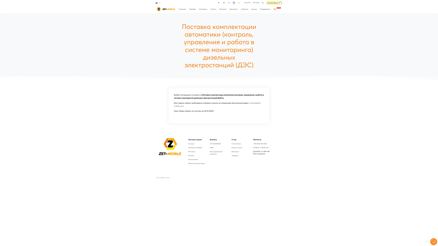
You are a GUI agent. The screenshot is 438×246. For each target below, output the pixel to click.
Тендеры (235, 156)
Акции (254, 9)
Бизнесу (247, 2)
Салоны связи (237, 148)
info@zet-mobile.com (261, 147)
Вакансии (235, 152)
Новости (244, 9)
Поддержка (265, 9)
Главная (182, 9)
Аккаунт (191, 144)
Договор (256, 2)
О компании (236, 144)
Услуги (213, 9)
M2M (211, 148)
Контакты (234, 9)
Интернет (203, 9)
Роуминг (223, 9)
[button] (158, 3)
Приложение (193, 159)
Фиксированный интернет (216, 153)
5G (277, 8)
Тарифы (192, 9)
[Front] (165, 9)
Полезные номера (195, 148)
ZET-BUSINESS (215, 144)
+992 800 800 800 (260, 144)
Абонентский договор (196, 163)
